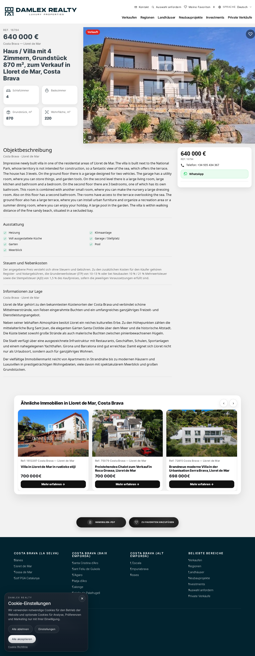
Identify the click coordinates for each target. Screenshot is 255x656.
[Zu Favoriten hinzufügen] (250, 34)
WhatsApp (196, 174)
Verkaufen (129, 17)
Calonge (77, 587)
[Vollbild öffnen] (90, 137)
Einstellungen (46, 628)
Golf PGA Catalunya (26, 578)
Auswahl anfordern (200, 590)
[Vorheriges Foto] (90, 85)
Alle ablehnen (20, 628)
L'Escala (135, 563)
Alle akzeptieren (22, 639)
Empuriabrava (139, 569)
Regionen (147, 17)
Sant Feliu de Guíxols (86, 569)
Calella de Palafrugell (86, 593)
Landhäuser (166, 17)
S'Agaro (77, 575)
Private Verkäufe (240, 17)
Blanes (18, 560)
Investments (215, 17)
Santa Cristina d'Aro (85, 563)
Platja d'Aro (79, 581)
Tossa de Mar (23, 572)
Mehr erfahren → (53, 484)
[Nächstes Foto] (250, 85)
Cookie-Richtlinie (18, 646)
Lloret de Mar (23, 566)
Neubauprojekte (191, 17)
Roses (134, 575)
